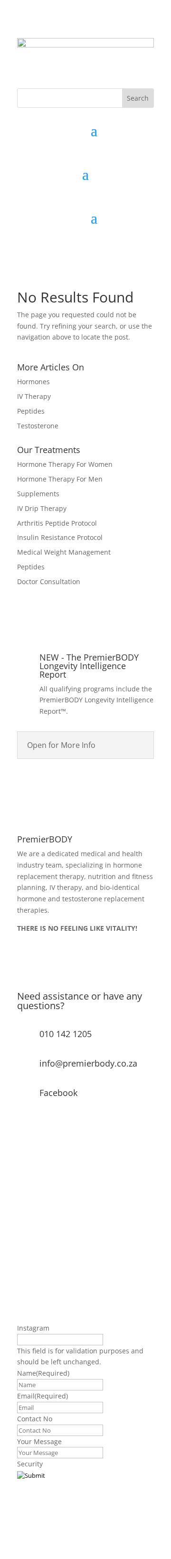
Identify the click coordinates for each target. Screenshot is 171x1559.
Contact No (34, 1418)
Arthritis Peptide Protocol (57, 523)
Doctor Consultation (48, 581)
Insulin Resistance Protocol (60, 537)
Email (42, 1395)
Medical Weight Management (64, 552)
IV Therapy (34, 396)
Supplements (38, 493)
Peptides (31, 411)
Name (43, 1373)
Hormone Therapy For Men (60, 478)
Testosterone (37, 425)
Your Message (39, 1441)
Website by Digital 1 (48, 1515)
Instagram (33, 1327)
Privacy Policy (38, 971)
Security (30, 1463)
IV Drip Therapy (41, 508)
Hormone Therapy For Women (65, 464)
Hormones (33, 381)
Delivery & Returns (46, 953)
